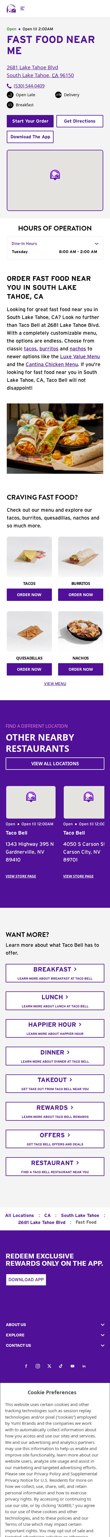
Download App (26, 1280)
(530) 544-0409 (29, 86)
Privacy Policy (47, 1473)
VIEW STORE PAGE (21, 876)
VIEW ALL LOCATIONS (55, 764)
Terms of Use (17, 1524)
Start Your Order (30, 121)
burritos (48, 348)
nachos (78, 348)
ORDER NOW (29, 594)
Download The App (30, 137)
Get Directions (80, 121)
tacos (30, 348)
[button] (55, 1325)
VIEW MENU (55, 684)
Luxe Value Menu (80, 356)
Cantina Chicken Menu (52, 364)
